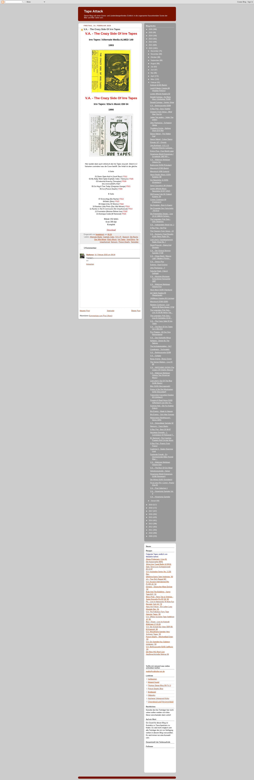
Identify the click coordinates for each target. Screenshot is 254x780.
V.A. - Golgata (155, 356)
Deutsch (126, 237)
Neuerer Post (85, 311)
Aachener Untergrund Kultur (158, 698)
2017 (151, 511)
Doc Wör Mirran (100, 239)
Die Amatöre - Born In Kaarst (161, 205)
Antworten (90, 264)
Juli (152, 67)
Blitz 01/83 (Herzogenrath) (160, 386)
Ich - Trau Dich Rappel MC (156, 579)
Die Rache (134, 237)
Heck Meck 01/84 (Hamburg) (161, 290)
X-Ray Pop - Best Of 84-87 (160, 429)
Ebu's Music (112, 239)
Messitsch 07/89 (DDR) (159, 302)
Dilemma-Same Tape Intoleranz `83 (159, 577)
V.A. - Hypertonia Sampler (160, 497)
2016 (151, 514)
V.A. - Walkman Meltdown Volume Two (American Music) (160, 375)
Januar (153, 501)
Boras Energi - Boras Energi (161, 359)
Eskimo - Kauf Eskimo (158, 265)
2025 (151, 32)
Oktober (154, 57)
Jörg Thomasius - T (157, 268)
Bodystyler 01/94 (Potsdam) (161, 165)
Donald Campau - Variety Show (162, 102)
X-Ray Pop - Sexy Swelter (160, 109)
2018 (151, 508)
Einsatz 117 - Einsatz (158, 142)
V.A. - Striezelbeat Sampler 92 (161, 423)
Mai (152, 73)
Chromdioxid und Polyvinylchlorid (160, 702)
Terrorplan (134, 242)
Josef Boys (130, 239)
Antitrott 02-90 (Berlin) (158, 85)
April (153, 76)
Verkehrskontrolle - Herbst (160, 471)
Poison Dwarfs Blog (155, 689)
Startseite (110, 311)
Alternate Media (96, 237)
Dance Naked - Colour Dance (161, 139)
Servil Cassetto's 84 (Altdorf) (161, 186)
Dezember (155, 51)
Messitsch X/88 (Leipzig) (159, 171)
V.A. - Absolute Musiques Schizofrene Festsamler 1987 (160, 279)
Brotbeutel (152, 692)
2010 (151, 533)
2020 (151, 48)
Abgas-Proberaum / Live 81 (156, 559)
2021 (151, 45)
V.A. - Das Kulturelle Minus (160, 338)
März (153, 79)
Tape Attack (93, 11)
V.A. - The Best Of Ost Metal (161, 468)
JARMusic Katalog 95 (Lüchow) (162, 298)
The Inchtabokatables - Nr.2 (160, 346)
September (155, 60)
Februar (154, 82)
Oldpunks (151, 695)
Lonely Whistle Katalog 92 (160, 94)
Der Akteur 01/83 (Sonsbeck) (161, 480)
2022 (151, 42)
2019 (151, 505)
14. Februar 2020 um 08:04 (105, 255)
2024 (151, 36)
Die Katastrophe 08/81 (154, 562)
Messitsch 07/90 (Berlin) (159, 168)
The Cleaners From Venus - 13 (162, 231)
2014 (151, 520)
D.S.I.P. (118, 237)
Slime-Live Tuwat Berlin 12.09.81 (158, 564)
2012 (151, 527)
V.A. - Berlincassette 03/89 (160, 106)
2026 (151, 29)
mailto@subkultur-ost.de (155, 671)
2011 (151, 530)
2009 (151, 536)
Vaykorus (90, 255)
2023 (151, 39)
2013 (151, 524)
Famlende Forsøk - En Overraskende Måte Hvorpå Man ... (161, 457)
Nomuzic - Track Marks (159, 426)
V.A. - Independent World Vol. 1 (162, 225)
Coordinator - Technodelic (160, 349)
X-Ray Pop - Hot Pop (158, 228)
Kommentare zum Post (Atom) (100, 316)
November (155, 54)
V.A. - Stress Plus (157, 262)
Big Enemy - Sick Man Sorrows (162, 415)
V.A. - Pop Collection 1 (159, 488)
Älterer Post (135, 311)
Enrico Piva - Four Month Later (162, 151)
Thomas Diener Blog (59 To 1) (159, 686)
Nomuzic (114, 242)
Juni (152, 70)
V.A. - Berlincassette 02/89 (160, 352)
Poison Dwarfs (124, 242)
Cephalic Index (108, 237)
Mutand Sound (153, 682)
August (154, 64)
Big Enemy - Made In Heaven (161, 411)
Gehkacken (152, 679)
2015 (151, 517)
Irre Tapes (121, 239)
